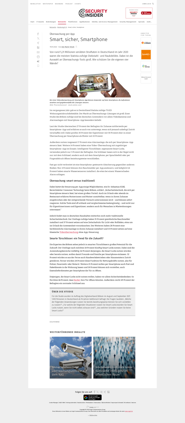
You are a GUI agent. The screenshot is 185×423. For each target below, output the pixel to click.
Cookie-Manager (53, 402)
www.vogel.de (129, 411)
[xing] (38, 43)
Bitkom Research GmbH (146, 78)
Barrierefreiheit (106, 402)
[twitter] (38, 38)
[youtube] (101, 392)
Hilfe (64, 402)
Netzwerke (62, 22)
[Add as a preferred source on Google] (93, 397)
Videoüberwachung (69, 232)
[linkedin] (38, 47)
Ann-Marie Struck (68, 47)
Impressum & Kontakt (117, 402)
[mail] (38, 52)
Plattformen (72, 22)
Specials (141, 22)
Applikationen (84, 22)
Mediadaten (89, 402)
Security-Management (128, 22)
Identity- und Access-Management (104, 22)
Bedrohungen (51, 22)
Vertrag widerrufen (71, 402)
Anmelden (146, 4)
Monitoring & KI (62, 27)
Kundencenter (81, 402)
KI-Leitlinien (127, 402)
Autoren (134, 402)
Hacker (77, 280)
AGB (60, 402)
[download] (38, 61)
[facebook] (38, 33)
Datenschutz (97, 402)
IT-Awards (40, 22)
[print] (38, 56)
